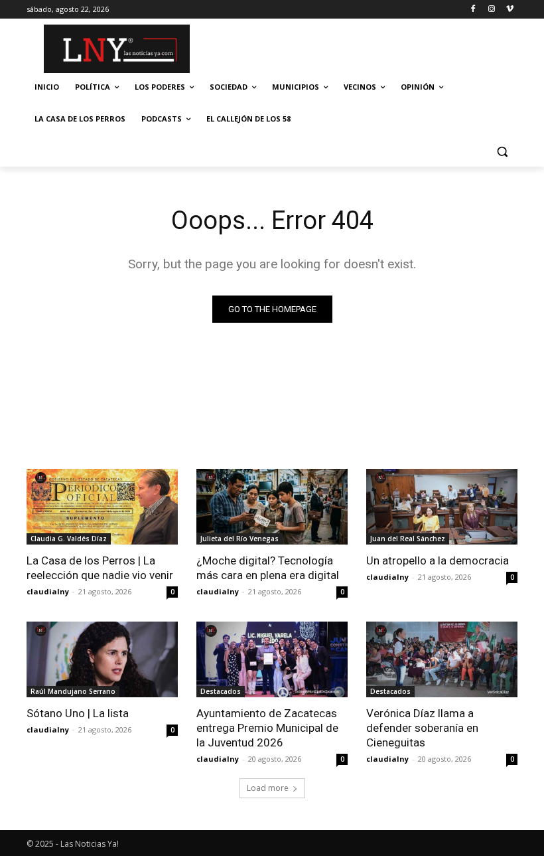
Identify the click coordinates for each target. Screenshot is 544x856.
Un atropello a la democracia (437, 560)
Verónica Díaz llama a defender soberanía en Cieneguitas (422, 728)
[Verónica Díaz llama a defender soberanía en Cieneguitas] (441, 659)
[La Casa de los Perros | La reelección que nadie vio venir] (102, 507)
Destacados (220, 691)
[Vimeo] (509, 9)
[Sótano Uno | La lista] (102, 659)
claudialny (48, 591)
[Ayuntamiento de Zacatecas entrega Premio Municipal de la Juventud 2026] (272, 659)
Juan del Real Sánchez (407, 538)
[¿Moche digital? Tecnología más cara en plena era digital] (272, 507)
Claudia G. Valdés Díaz (69, 538)
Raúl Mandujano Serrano (73, 691)
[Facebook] (473, 9)
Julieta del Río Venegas (239, 538)
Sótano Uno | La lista (78, 713)
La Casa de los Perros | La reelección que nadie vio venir (100, 568)
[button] (501, 151)
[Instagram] (491, 9)
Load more (268, 788)
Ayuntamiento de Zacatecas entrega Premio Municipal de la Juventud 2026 (267, 728)
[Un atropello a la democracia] (441, 507)
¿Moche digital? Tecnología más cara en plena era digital (267, 568)
